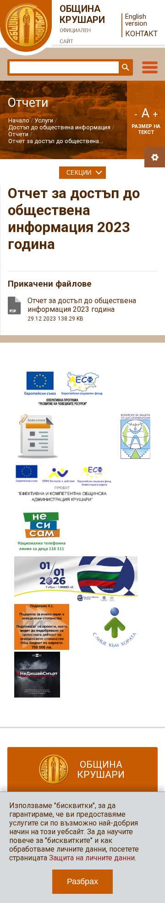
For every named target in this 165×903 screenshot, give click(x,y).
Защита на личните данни (92, 857)
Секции (78, 172)
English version (136, 20)
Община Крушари (82, 23)
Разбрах (82, 881)
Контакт (141, 33)
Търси (125, 67)
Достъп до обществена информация (59, 127)
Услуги (43, 120)
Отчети (18, 134)
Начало (18, 120)
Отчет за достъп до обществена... (55, 141)
